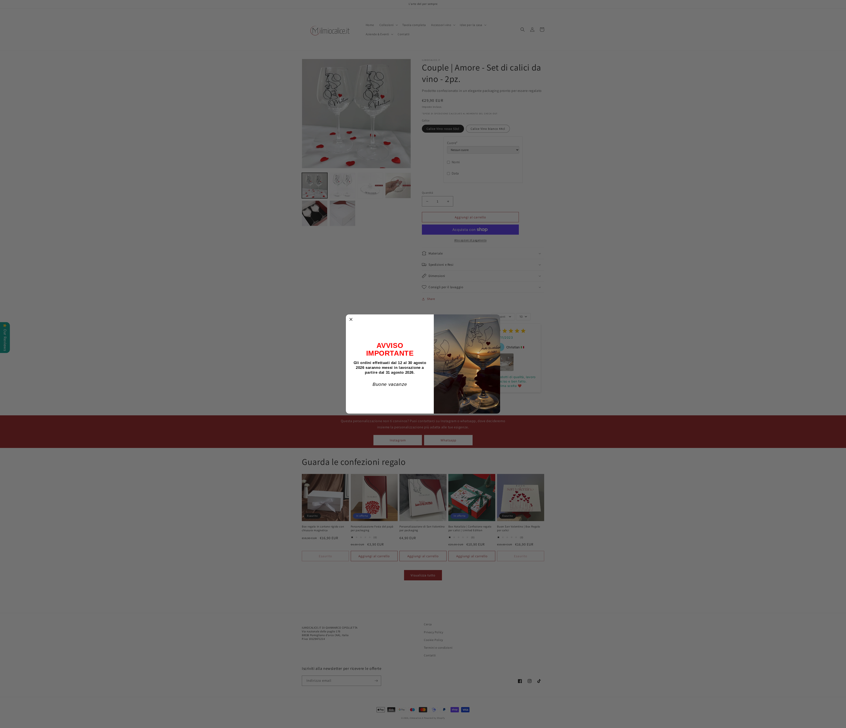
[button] (351, 319)
